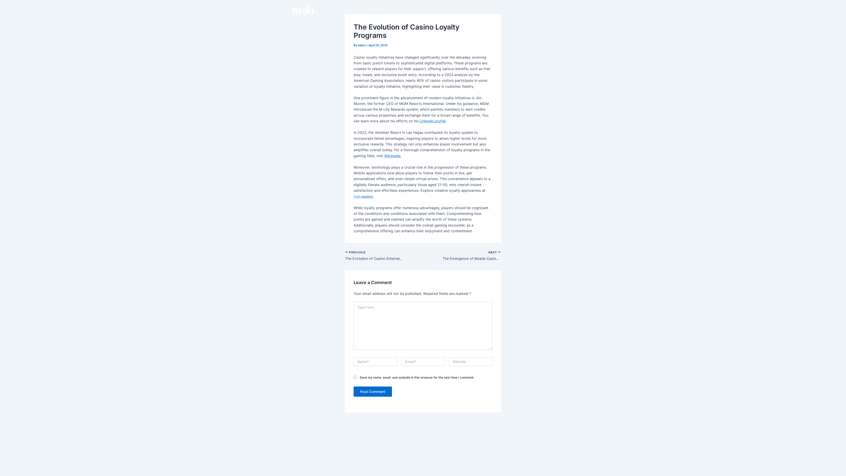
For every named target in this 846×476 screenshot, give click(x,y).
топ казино (363, 196)
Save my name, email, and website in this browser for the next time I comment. (417, 377)
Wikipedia (392, 156)
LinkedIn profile (432, 121)
